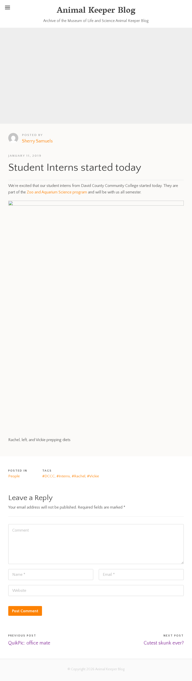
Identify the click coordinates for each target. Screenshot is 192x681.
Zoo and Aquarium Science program (57, 192)
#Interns (63, 476)
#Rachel (78, 476)
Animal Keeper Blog (96, 11)
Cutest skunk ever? (164, 643)
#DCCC (48, 476)
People (14, 476)
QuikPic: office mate (29, 643)
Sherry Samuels (37, 141)
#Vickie (93, 476)
